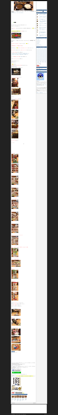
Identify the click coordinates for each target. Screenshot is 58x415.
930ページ (40, 60)
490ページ (42, 54)
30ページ (40, 48)
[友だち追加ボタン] (16, 373)
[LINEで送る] (13, 22)
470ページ (37, 54)
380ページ (37, 53)
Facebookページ (38, 42)
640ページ (45, 56)
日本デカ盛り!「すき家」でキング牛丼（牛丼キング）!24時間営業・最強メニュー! (20, 53)
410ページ (44, 53)
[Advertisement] (24, 17)
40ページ (42, 48)
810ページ (43, 58)
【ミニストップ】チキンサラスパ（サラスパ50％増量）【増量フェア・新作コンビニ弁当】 (42, 35)
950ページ (44, 60)
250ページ (39, 51)
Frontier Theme (45, 414)
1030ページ (43, 61)
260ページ (41, 51)
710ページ (41, 57)
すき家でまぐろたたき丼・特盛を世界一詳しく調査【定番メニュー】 (23, 399)
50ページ (44, 48)
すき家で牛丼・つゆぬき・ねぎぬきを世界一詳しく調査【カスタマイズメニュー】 (18, 399)
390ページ (40, 53)
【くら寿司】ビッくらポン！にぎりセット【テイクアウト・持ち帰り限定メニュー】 (42, 17)
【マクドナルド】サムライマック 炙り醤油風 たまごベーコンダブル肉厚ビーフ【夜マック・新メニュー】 (42, 28)
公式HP (21, 56)
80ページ (41, 49)
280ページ (45, 51)
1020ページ (41, 61)
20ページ (38, 48)
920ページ (37, 60)
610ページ (39, 56)
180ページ (43, 50)
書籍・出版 (38, 43)
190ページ (45, 50)
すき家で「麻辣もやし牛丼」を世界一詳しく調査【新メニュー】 (15, 399)
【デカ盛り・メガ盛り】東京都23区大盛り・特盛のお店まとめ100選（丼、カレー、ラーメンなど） (42, 21)
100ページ (45, 49)
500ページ (44, 54)
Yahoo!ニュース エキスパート (39, 45)
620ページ (41, 56)
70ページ (39, 49)
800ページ (41, 58)
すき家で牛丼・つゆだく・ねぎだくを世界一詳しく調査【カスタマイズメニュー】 (20, 399)
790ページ (39, 58)
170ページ (41, 50)
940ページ (42, 60)
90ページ (43, 49)
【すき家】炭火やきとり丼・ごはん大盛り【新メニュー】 (13, 399)
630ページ (43, 56)
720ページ (43, 57)
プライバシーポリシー (39, 44)
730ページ (45, 57)
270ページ (43, 51)
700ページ (39, 57)
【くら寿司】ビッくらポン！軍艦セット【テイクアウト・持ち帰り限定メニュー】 (42, 14)
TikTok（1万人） (38, 41)
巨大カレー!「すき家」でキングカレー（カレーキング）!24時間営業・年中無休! (24, 11)
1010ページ (38, 61)
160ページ (39, 50)
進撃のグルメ (13, 0)
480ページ (40, 54)
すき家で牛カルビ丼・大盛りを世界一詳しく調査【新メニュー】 (26, 399)
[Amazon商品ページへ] (16, 390)
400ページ (42, 53)
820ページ (45, 58)
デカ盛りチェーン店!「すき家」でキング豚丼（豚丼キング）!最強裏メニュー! (20, 54)
